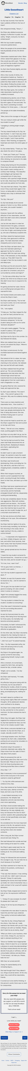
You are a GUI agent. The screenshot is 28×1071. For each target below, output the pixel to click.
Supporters (14, 1062)
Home (3, 1060)
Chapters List (14, 13)
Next (24, 1038)
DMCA (11, 1060)
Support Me (24, 1060)
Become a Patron (14, 1024)
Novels (20, 3)
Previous (4, 1038)
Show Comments (14, 1054)
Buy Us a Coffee (14, 1028)
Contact (7, 1060)
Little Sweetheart (14, 9)
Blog (25, 3)
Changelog (17, 1060)
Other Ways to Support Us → (14, 1032)
